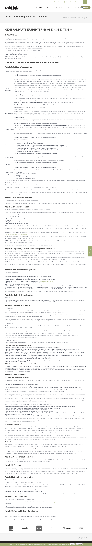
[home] (36, 8)
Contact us (77, 7)
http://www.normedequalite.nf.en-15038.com (16, 234)
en (85, 2)
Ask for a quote (59, 2)
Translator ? (70, 2)
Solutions (41, 7)
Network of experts (52, 7)
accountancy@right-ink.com (46, 281)
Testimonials (62, 7)
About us (70, 7)
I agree (72, 544)
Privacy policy (79, 544)
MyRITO (79, 2)
